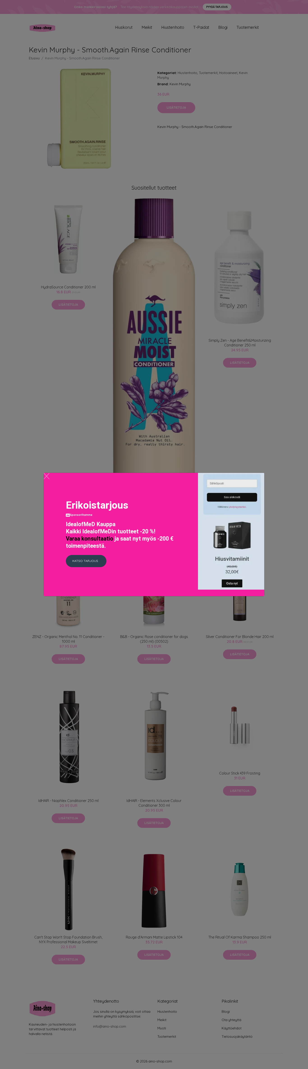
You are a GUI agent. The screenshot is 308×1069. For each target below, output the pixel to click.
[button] (86, 561)
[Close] (46, 476)
